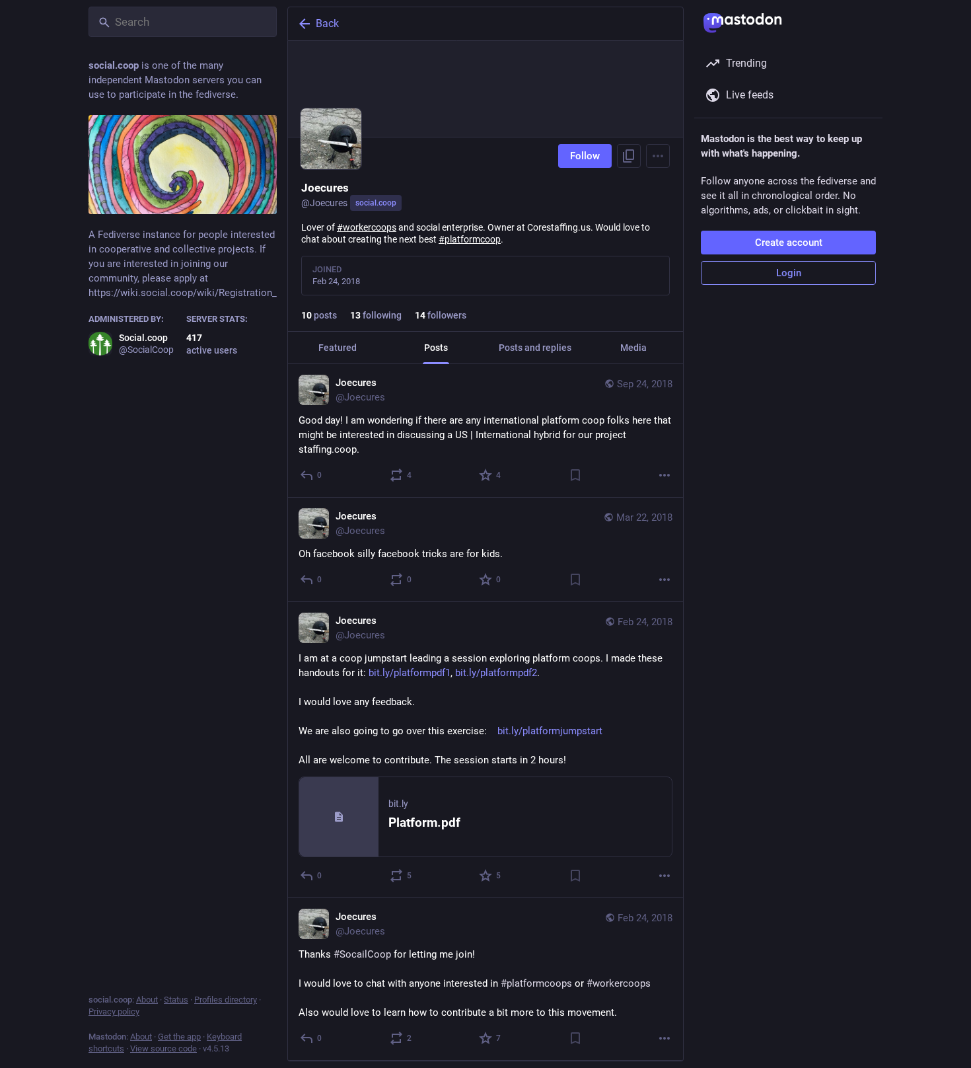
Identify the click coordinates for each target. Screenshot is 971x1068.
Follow (585, 156)
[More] (664, 475)
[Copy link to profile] (629, 156)
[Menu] (658, 156)
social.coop (375, 203)
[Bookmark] (575, 475)
